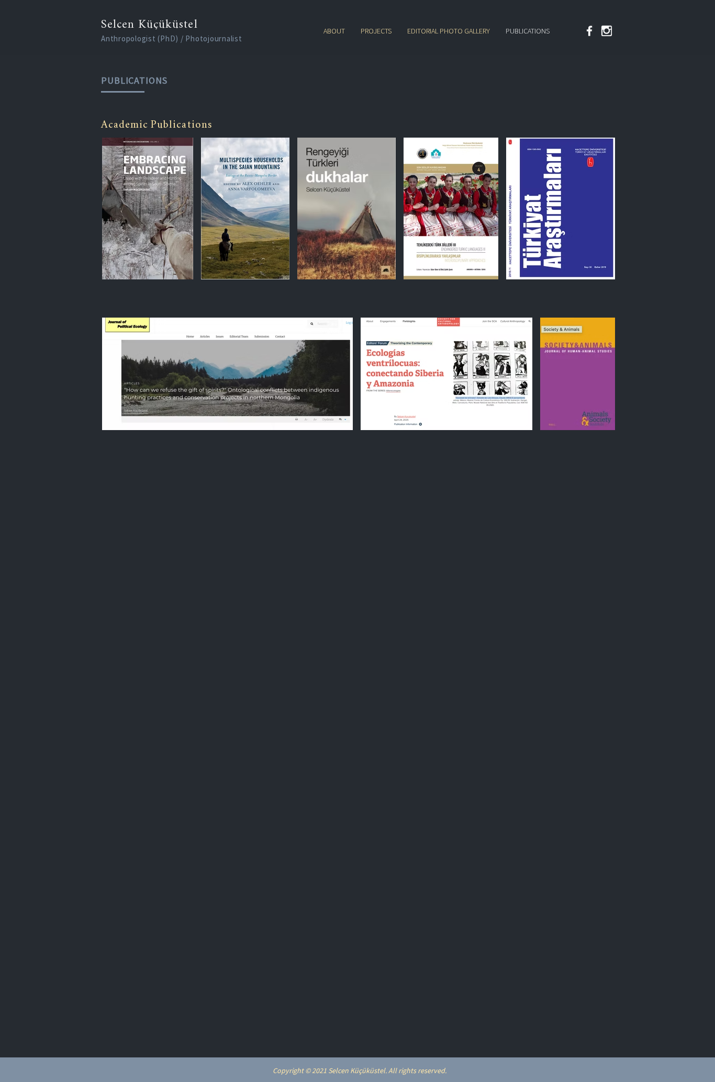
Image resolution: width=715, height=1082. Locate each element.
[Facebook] (589, 31)
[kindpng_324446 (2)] (606, 31)
